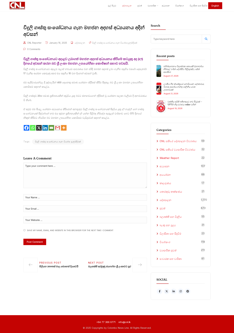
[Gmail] (57, 128)
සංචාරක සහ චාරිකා (171, 258)
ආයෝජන (165, 174)
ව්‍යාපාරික (152, 5)
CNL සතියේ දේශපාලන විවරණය (178, 141)
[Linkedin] (45, 128)
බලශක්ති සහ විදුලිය (171, 216)
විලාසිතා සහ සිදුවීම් (199, 5)
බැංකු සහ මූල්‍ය (168, 225)
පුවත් (139, 5)
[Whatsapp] (32, 128)
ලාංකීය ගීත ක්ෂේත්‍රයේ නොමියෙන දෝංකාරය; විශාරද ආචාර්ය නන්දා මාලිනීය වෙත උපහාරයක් (184, 87)
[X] (39, 128)
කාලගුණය (165, 183)
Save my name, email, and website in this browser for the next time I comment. (70, 230)
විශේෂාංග (179, 5)
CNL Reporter (34, 42)
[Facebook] (26, 128)
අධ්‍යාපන (166, 5)
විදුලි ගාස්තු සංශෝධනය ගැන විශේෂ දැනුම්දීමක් (114, 42)
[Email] (51, 128)
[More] (64, 128)
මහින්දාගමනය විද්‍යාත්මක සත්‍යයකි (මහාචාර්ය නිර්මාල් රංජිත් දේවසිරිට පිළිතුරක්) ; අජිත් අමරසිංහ (183, 69)
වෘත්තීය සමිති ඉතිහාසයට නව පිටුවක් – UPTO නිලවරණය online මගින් (185, 103)
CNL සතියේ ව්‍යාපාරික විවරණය (177, 149)
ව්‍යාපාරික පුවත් (168, 250)
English (215, 5)
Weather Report (169, 158)
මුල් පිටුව (112, 5)
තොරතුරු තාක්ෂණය (171, 191)
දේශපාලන (127, 5)
